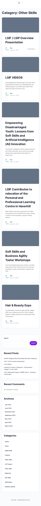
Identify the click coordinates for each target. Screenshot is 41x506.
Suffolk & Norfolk (10, 486)
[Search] (37, 4)
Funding (7, 455)
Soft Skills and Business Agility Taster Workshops (17, 256)
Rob (11, 48)
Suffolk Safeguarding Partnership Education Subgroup (20, 358)
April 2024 (8, 422)
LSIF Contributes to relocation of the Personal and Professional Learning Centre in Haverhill (20, 198)
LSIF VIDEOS (14, 77)
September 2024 (10, 415)
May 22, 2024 (14, 162)
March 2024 (8, 426)
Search (6, 338)
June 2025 (8, 408)
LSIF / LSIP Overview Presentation (14, 361)
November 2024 (10, 412)
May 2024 (8, 419)
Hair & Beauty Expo (18, 305)
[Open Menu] (3, 3)
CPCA (6, 446)
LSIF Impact (8, 464)
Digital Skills (8, 450)
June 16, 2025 (14, 50)
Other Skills (8, 468)
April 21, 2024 (14, 278)
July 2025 (8, 404)
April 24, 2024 (14, 224)
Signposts (8, 473)
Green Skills (8, 459)
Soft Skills (8, 477)
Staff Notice (8, 482)
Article (7, 441)
